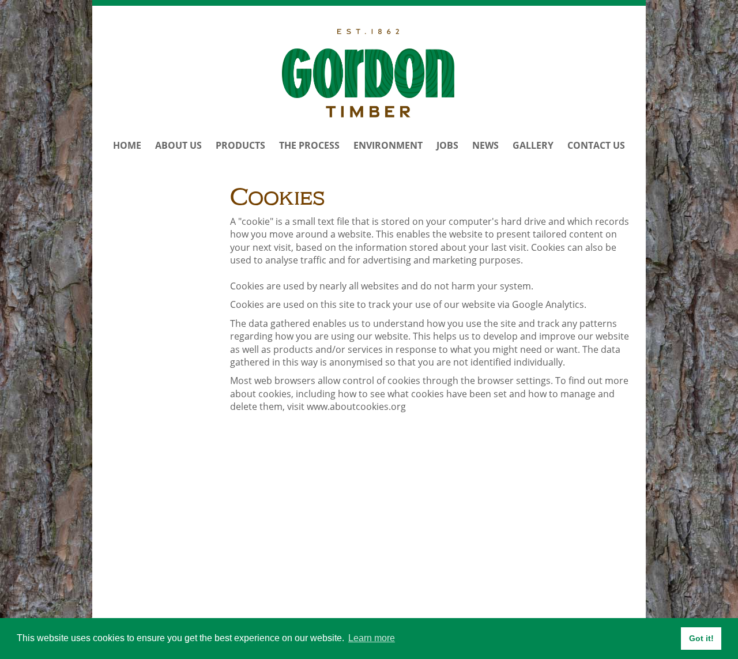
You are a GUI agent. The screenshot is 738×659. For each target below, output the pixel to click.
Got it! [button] (701, 638)
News (485, 145)
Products (240, 145)
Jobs (447, 145)
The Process (309, 145)
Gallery (533, 145)
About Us (178, 145)
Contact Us (596, 145)
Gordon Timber (368, 73)
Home (127, 145)
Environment (388, 145)
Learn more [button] (371, 638)
